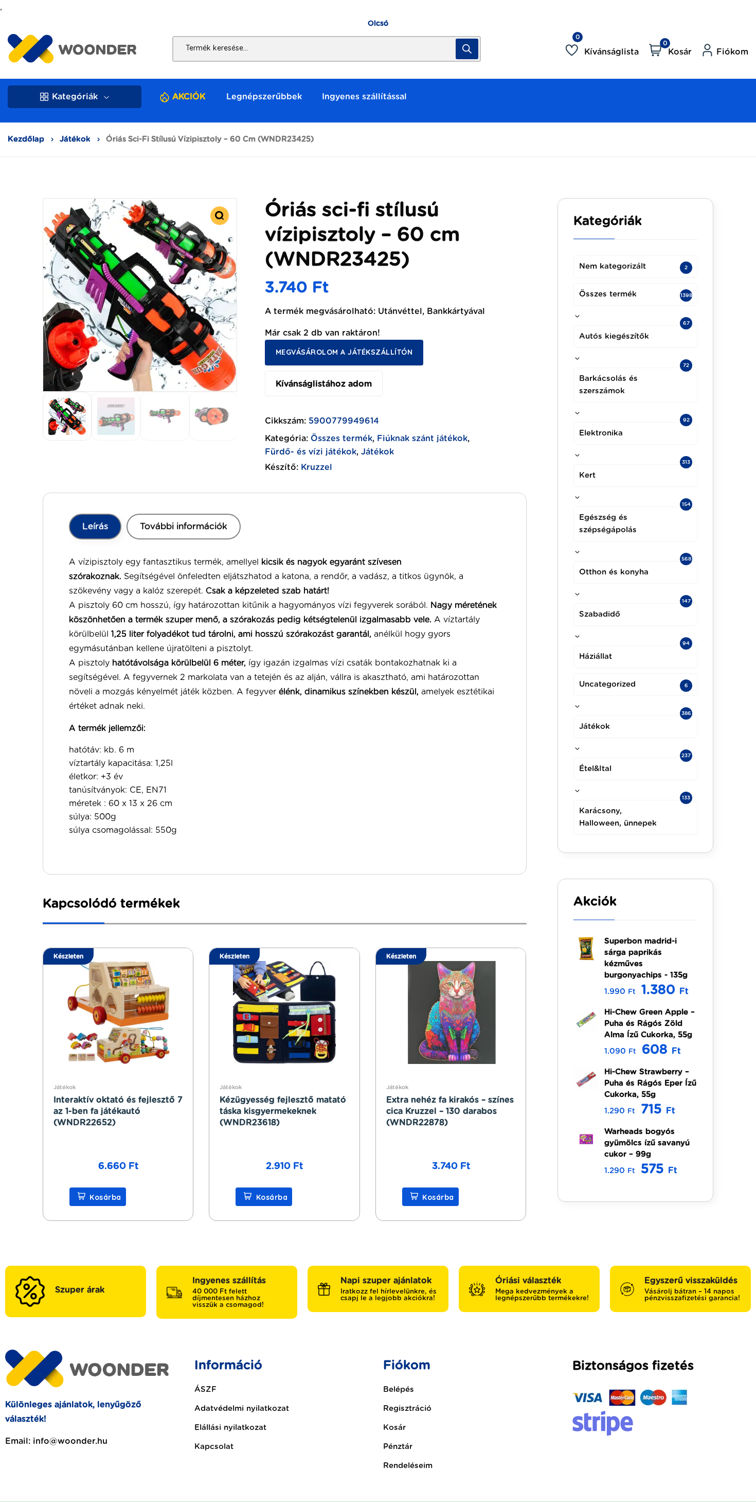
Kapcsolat (213, 1447)
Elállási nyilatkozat (230, 1427)
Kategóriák (75, 97)
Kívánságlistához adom (324, 384)
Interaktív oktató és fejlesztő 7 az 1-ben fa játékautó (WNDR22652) (118, 1111)
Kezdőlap (26, 139)
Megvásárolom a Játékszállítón (344, 352)
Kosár (394, 1427)
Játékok (75, 139)
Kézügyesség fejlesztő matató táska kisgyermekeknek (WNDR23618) (283, 1111)
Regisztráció (407, 1408)
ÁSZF (205, 1389)
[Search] (467, 49)
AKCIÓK (188, 97)
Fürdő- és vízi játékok (310, 452)
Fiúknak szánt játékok (422, 438)
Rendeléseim (408, 1466)
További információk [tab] (183, 526)
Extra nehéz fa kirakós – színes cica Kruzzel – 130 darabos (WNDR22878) (450, 1111)
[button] (219, 215)
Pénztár (397, 1447)
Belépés (398, 1389)
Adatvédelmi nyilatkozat (241, 1408)
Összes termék (341, 438)
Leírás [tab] (95, 526)
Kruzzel (316, 467)
